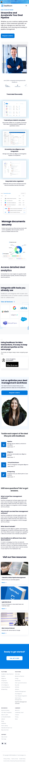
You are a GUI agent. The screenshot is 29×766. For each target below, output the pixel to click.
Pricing (16, 717)
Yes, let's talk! (14, 658)
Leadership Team (19, 712)
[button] (26, 6)
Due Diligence (18, 693)
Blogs (2, 721)
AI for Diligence (5, 685)
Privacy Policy (7, 758)
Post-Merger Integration (21, 696)
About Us (17, 710)
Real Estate (17, 680)
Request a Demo (7, 36)
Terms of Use (14, 758)
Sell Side (17, 687)
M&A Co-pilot (4, 714)
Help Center (4, 737)
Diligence (3, 678)
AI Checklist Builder (6, 717)
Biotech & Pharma (19, 676)
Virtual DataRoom (5, 687)
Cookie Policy (22, 758)
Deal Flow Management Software (21, 702)
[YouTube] (2, 743)
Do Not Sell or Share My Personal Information (14, 761)
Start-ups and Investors (21, 683)
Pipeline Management (20, 691)
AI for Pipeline (4, 683)
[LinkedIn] (5, 743)
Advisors (17, 689)
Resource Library (5, 710)
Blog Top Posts (5, 730)
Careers (17, 714)
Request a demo (14, 393)
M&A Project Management (18, 698)
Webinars (3, 723)
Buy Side (17, 685)
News (16, 719)
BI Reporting (4, 689)
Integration (4, 680)
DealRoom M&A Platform (7, 674)
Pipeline (3, 676)
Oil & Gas (17, 674)
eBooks (3, 719)
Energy (16, 678)
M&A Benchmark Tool (6, 727)
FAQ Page (3, 739)
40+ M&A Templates (6, 712)
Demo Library (4, 725)
